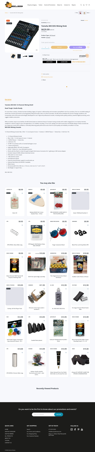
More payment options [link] (77, 50)
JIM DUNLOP (53, 189)
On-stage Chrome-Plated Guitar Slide (80, 308)
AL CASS (52, 285)
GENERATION (53, 253)
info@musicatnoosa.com (55, 431)
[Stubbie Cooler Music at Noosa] (80, 264)
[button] (34, 35)
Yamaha (86, 20)
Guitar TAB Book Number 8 (80, 213)
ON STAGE (74, 285)
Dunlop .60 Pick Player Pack (14, 308)
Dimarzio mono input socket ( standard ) (36, 308)
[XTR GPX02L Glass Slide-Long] (15, 233)
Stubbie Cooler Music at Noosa (80, 276)
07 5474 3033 (52, 429)
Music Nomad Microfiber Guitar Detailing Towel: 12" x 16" (80, 340)
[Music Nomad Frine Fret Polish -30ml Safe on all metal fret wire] (58, 360)
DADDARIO (74, 221)
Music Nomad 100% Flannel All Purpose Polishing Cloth (15, 276)
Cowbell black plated (36, 340)
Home (6, 12)
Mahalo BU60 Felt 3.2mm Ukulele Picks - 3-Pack (36, 212)
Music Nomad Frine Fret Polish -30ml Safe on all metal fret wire (58, 373)
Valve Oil (14, 213)
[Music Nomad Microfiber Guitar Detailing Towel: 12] (80, 328)
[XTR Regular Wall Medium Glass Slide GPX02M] (37, 233)
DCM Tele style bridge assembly (36, 276)
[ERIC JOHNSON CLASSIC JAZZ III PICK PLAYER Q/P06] (58, 201)
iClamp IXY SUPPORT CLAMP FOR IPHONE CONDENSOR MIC (80, 373)
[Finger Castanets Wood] (58, 233)
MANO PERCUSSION (54, 221)
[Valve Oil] (15, 201)
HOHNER (30, 348)
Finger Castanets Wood (58, 245)
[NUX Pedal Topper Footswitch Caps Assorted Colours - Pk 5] (15, 328)
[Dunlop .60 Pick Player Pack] (15, 296)
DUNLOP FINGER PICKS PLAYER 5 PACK (58, 340)
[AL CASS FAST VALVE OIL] (58, 296)
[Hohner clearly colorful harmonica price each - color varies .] (37, 360)
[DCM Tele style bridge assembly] (37, 264)
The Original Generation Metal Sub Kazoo (58, 276)
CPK (29, 316)
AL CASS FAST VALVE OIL (58, 308)
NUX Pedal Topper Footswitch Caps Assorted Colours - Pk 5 (15, 340)
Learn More (64, 62)
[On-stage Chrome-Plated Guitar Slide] (80, 296)
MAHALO (30, 189)
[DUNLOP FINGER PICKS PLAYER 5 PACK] (58, 328)
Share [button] (44, 80)
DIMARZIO (30, 285)
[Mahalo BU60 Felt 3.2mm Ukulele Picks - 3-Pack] (37, 201)
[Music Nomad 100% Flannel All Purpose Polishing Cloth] (15, 264)
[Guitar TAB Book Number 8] (80, 201)
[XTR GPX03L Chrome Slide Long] (15, 360)
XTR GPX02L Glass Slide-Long (14, 245)
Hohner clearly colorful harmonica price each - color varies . (36, 373)
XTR (7, 221)
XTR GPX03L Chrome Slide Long (15, 373)
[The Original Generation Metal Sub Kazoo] (58, 264)
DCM (29, 253)
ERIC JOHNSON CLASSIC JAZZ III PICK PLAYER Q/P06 (58, 212)
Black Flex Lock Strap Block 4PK (80, 245)
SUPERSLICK (9, 189)
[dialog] (81, 5)
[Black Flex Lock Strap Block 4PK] (80, 233)
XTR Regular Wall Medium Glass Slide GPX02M (36, 244)
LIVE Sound (52, 35)
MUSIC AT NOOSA (76, 189)
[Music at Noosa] (14, 4)
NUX (8, 316)
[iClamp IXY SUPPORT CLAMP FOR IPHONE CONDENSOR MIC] (80, 360)
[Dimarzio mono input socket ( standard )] (37, 296)
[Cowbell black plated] (37, 328)
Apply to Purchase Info (78, 62)
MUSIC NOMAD (10, 253)
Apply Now (49, 62)
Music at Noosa (11, 450)
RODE (73, 348)
